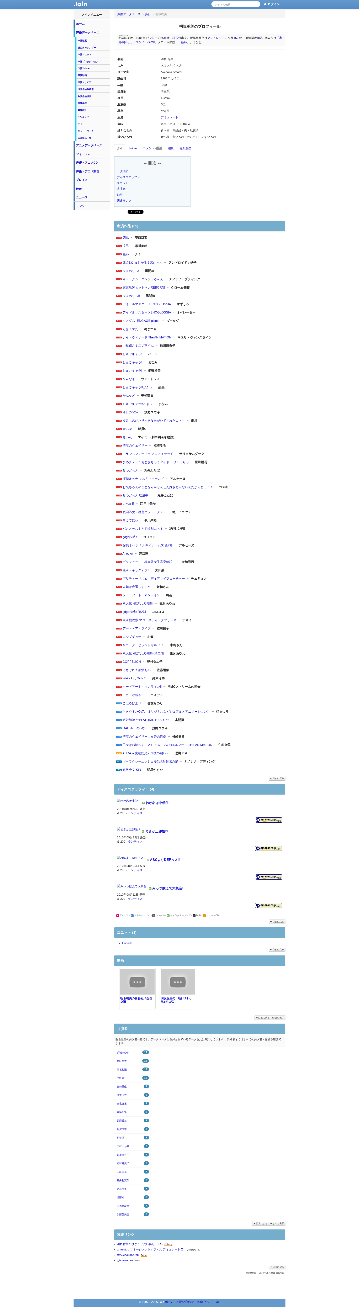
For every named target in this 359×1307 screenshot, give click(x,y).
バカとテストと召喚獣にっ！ (143, 528)
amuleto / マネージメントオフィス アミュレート (148, 1249)
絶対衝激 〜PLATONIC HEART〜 (146, 720)
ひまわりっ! (131, 271)
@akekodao (125, 1260)
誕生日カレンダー (87, 47)
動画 (120, 194)
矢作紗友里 (132, 1205)
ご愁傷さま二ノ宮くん (138, 345)
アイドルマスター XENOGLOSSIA (147, 304)
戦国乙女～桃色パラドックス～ (144, 512)
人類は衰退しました (137, 587)
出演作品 (122, 171)
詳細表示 (279, 1017)
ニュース (82, 197)
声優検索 (82, 40)
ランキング (83, 117)
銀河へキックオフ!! (136, 570)
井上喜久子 (132, 1154)
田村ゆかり (132, 1146)
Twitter (132, 148)
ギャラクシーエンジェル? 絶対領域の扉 (150, 761)
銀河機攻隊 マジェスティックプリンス (149, 620)
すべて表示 (278, 1223)
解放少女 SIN (132, 769)
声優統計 (82, 110)
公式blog (168, 1244)
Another (127, 553)
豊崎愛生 (132, 1086)
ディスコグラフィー (130, 177)
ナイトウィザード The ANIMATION (147, 337)
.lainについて (205, 1301)
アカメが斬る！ (133, 695)
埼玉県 (176, 37)
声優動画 (82, 75)
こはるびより (132, 703)
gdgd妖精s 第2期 (134, 611)
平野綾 (132, 1078)
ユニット (122, 183)
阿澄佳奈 (132, 1129)
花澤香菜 (132, 1120)
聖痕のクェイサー (135, 445)
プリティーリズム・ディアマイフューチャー (154, 578)
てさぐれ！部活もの (137, 670)
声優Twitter (84, 68)
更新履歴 (185, 148)
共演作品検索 (84, 96)
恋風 (126, 237)
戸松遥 (132, 1137)
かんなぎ (129, 379)
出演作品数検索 (86, 89)
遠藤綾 (132, 1197)
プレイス (82, 179)
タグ (80, 124)
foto (79, 188)
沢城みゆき (132, 1052)
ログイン (273, 4)
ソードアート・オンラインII (142, 686)
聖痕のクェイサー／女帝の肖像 (144, 736)
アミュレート (216, 37)
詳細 (120, 148)
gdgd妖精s (130, 537)
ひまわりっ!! (131, 295)
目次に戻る (278, 778)
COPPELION (132, 661)
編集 (171, 148)
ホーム (80, 23)
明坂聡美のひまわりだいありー (137, 1244)
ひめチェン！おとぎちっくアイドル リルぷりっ (156, 462)
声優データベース (87, 32)
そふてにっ (130, 520)
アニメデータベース (89, 145)
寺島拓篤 (132, 1112)
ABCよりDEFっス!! (165, 859)
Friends (127, 943)
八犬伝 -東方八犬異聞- (138, 603)
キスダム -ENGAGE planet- (141, 320)
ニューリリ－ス (86, 131)
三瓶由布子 (132, 1171)
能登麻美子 (132, 1163)
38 (165, 37)
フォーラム (83, 154)
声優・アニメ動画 (87, 171)
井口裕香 (132, 1061)
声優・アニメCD (87, 162)
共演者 (121, 188)
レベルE (128, 503)
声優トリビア (84, 82)
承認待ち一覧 (84, 138)
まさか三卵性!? (156, 831)
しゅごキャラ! (132, 354)
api (218, 1301)
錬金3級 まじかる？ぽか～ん (142, 262)
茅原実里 (132, 1188)
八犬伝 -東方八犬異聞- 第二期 (143, 653)
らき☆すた (130, 329)
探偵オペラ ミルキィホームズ (143, 478)
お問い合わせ (185, 1301)
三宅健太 (132, 1103)
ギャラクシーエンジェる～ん (143, 279)
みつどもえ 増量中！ (137, 495)
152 (236, 37)
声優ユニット (84, 54)
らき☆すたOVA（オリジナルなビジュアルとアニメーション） (166, 711)
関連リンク (124, 200)
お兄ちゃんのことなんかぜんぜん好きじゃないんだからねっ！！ (168, 487)
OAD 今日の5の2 (134, 728)
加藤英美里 (132, 1214)
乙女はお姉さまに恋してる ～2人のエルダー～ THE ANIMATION (167, 745)
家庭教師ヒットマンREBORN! (144, 287)
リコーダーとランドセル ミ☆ (143, 645)
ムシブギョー (132, 636)
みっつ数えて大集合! (167, 888)
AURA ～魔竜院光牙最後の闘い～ (145, 753)
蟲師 (184, 42)
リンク (80, 205)
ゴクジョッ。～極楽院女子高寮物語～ (149, 562)
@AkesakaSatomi (128, 1254)
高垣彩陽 (132, 1069)
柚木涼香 (132, 1095)
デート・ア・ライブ (137, 628)
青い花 (127, 429)
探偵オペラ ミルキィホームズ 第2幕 (148, 545)
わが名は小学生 (157, 803)
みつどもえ (130, 470)
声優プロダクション (88, 61)
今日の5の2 (130, 412)
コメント (151, 148)
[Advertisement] (91, 274)
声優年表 (82, 103)
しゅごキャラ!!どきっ (137, 387)
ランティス (135, 813)
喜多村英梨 (132, 1180)
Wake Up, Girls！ (134, 678)
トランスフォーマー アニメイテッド (148, 453)
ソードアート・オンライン (141, 595)
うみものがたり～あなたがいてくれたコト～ (154, 420)
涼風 (126, 246)
